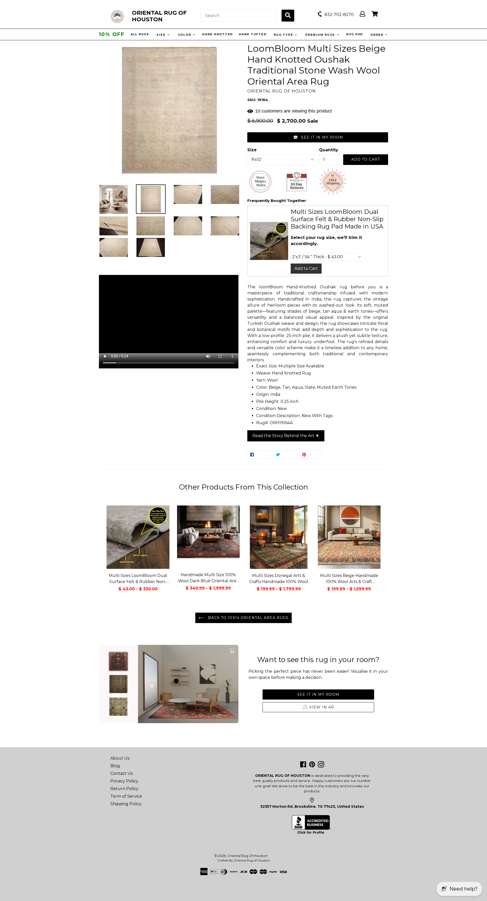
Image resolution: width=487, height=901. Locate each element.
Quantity (328, 149)
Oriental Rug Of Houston (247, 856)
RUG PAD (355, 34)
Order (378, 34)
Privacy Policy (124, 781)
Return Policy (124, 788)
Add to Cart (306, 268)
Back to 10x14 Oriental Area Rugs (247, 617)
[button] (317, 137)
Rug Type (284, 34)
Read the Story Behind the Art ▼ (285, 435)
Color (186, 34)
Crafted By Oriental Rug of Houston (243, 860)
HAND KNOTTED (218, 34)
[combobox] (238, 16)
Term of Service (126, 796)
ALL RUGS (140, 34)
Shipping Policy (126, 803)
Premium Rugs (321, 34)
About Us (119, 758)
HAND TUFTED (253, 34)
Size (162, 34)
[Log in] (362, 14)
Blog (115, 765)
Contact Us (121, 773)
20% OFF (111, 34)
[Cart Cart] (375, 14)
